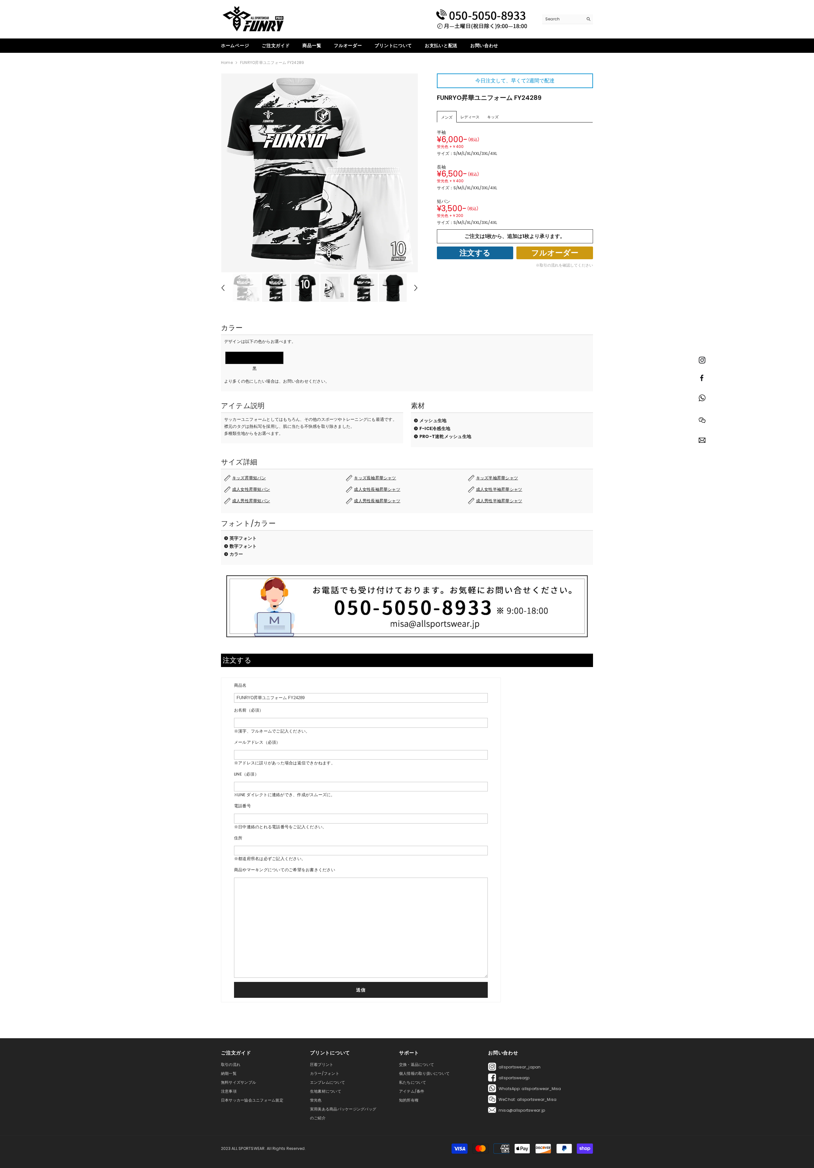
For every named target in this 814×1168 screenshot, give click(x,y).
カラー (236, 554)
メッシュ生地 (432, 420)
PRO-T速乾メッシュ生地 (445, 436)
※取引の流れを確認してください (564, 265)
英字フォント (243, 538)
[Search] (567, 19)
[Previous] (223, 288)
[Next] (416, 288)
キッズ (493, 117)
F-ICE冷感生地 (434, 428)
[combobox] (562, 19)
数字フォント (243, 546)
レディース (469, 117)
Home (227, 62)
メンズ (446, 117)
